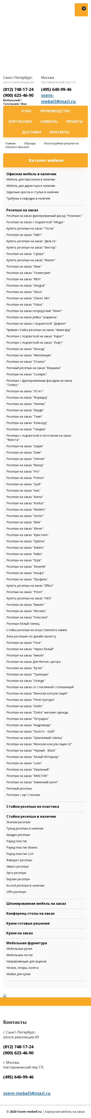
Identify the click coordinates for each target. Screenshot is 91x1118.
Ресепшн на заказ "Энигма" (26, 404)
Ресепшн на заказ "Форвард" (27, 397)
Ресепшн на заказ (22, 210)
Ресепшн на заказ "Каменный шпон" (32, 782)
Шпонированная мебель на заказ (36, 903)
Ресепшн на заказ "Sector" (25, 516)
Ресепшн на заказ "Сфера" (25, 254)
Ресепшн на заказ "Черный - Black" (31, 750)
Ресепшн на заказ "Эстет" (25, 391)
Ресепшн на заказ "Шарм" (25, 446)
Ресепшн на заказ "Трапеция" (27, 674)
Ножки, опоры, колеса (22, 968)
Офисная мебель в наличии (31, 174)
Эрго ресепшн (16, 873)
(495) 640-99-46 (56, 89)
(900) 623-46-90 (18, 95)
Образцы (30, 143)
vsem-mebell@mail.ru (58, 98)
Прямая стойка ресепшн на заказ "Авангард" (38, 330)
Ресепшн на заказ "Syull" (23, 484)
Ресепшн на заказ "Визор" (25, 465)
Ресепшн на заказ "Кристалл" (27, 535)
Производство (55, 111)
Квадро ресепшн (18, 835)
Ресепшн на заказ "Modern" (26, 509)
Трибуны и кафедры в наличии (28, 198)
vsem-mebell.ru (24, 39)
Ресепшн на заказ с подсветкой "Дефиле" (36, 323)
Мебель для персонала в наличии (30, 179)
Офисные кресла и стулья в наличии (32, 192)
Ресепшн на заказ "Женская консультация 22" (39, 744)
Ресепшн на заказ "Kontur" (25, 503)
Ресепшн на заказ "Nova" (24, 292)
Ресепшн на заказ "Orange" (25, 681)
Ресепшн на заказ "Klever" (25, 528)
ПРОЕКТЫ (74, 121)
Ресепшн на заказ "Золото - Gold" (30, 731)
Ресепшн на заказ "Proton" (25, 478)
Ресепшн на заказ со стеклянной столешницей (40, 687)
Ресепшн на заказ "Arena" (24, 497)
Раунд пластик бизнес (22, 847)
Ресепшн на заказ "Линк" (24, 266)
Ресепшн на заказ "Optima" (25, 541)
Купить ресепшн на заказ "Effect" (30, 586)
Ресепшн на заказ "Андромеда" (28, 725)
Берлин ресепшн (18, 879)
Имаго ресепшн (17, 866)
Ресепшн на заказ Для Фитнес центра (33, 662)
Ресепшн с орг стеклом (23, 795)
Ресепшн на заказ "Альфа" (25, 573)
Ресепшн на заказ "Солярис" (26, 374)
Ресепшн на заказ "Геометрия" (28, 273)
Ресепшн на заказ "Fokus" (24, 304)
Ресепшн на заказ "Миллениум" (29, 355)
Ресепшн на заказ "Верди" (25, 410)
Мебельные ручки (19, 949)
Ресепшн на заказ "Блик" (24, 452)
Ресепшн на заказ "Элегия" (25, 459)
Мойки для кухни (18, 974)
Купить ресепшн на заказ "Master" (31, 260)
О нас (26, 111)
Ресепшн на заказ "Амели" (25, 655)
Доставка (31, 132)
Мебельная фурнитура (26, 943)
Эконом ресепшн (18, 822)
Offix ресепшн (16, 892)
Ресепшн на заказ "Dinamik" (26, 566)
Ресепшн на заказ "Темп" (24, 416)
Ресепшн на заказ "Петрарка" (27, 719)
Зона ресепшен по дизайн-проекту (31, 636)
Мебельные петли (19, 955)
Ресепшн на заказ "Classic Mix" (28, 298)
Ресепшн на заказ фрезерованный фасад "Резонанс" (44, 216)
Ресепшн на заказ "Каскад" (25, 349)
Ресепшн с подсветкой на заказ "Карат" (35, 336)
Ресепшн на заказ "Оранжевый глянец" (34, 738)
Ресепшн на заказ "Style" (24, 560)
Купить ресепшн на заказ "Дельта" (31, 241)
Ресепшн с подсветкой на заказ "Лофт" (34, 342)
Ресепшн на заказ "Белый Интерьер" (32, 757)
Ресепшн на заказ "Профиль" (27, 579)
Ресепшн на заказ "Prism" (24, 592)
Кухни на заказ (19, 933)
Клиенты (49, 121)
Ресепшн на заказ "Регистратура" (30, 700)
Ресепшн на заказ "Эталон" (26, 361)
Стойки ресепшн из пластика (32, 806)
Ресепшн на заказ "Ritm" (23, 279)
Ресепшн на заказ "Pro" (23, 471)
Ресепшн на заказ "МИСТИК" (27, 776)
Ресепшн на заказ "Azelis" (24, 706)
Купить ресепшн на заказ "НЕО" (29, 598)
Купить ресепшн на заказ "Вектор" (31, 247)
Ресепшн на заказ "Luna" (24, 763)
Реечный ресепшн (19, 788)
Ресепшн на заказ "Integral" (26, 285)
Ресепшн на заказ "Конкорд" (26, 423)
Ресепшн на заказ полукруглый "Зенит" (34, 311)
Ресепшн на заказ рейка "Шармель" (32, 317)
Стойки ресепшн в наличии (31, 816)
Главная (10, 143)
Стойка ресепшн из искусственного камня (36, 630)
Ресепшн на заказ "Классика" (27, 617)
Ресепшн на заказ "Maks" (24, 554)
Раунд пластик (16, 841)
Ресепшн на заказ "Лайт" (24, 235)
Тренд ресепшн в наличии (24, 828)
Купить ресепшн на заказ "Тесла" (30, 228)
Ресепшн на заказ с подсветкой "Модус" (35, 222)
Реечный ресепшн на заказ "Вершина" (33, 368)
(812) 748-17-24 (18, 89)
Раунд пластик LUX (19, 854)
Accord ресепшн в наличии (25, 885)
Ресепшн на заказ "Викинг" (25, 605)
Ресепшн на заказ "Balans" (25, 547)
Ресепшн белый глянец (22, 624)
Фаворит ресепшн (19, 860)
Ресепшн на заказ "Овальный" (28, 769)
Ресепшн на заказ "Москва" (26, 611)
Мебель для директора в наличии (30, 186)
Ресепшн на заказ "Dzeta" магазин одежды (37, 712)
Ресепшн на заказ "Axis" (23, 490)
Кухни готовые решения (28, 923)
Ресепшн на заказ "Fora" (23, 643)
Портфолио (20, 121)
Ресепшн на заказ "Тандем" (26, 429)
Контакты (59, 132)
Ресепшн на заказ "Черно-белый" (30, 649)
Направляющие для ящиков (26, 961)
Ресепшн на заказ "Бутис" (24, 668)
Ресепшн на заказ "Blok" (23, 522)
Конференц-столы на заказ (30, 913)
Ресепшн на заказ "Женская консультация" (37, 693)
